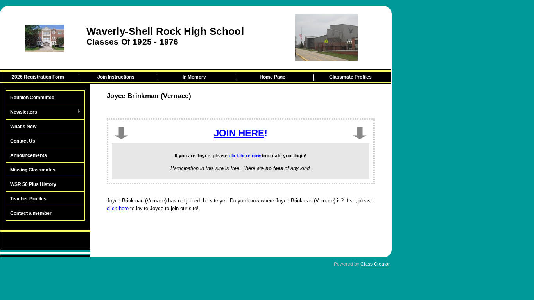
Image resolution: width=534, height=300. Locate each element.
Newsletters (21, 112)
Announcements (28, 155)
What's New (23, 126)
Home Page (272, 77)
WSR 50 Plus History (33, 184)
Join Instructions (115, 77)
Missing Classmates (33, 170)
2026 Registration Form (38, 77)
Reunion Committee (32, 97)
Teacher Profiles (28, 199)
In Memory (194, 77)
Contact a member (31, 213)
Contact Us (22, 141)
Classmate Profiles (350, 77)
